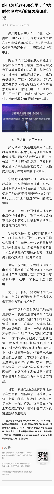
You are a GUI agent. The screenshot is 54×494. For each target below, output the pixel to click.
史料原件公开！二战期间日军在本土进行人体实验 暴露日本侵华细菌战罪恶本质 (17, 455)
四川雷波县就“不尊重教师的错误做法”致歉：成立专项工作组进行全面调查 (16, 464)
